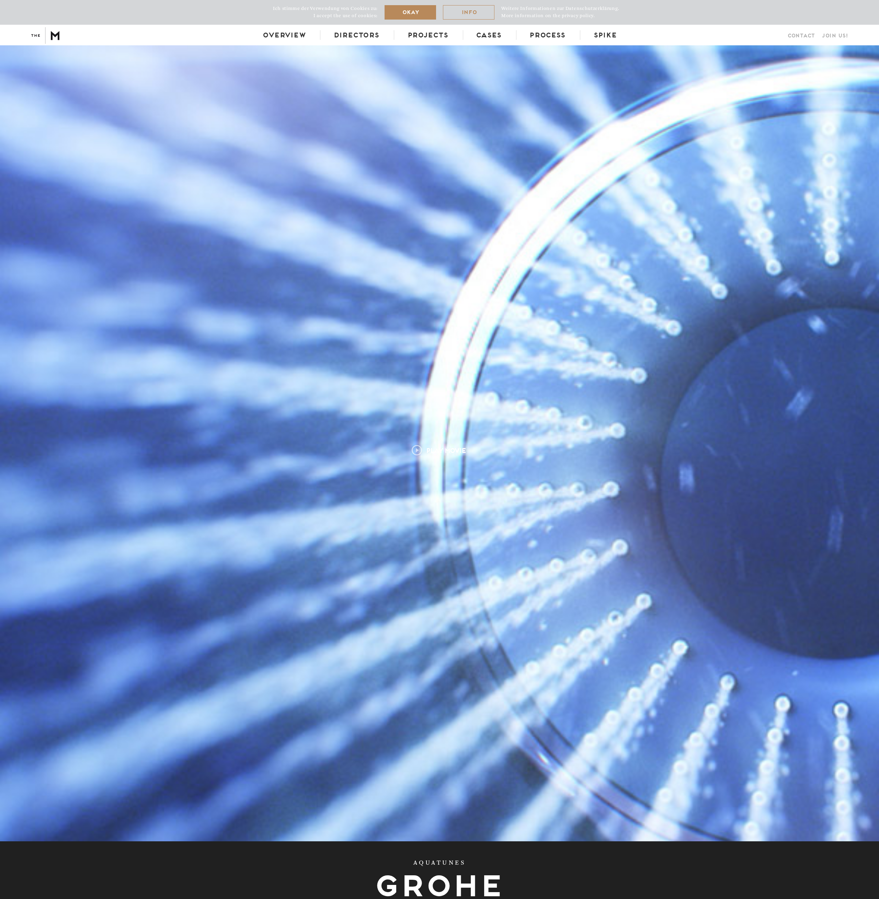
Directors (356, 34)
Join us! (834, 35)
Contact (800, 35)
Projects (427, 34)
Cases (488, 34)
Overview (283, 34)
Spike (605, 34)
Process (546, 34)
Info (468, 12)
